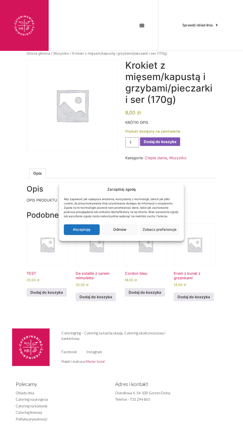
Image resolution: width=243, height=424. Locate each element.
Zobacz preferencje (160, 229)
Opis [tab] (37, 173)
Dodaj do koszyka (160, 141)
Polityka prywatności (31, 419)
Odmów (119, 229)
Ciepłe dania (156, 157)
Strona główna (38, 53)
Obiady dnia (25, 393)
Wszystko (61, 53)
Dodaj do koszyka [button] (46, 292)
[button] (142, 25)
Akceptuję (81, 229)
